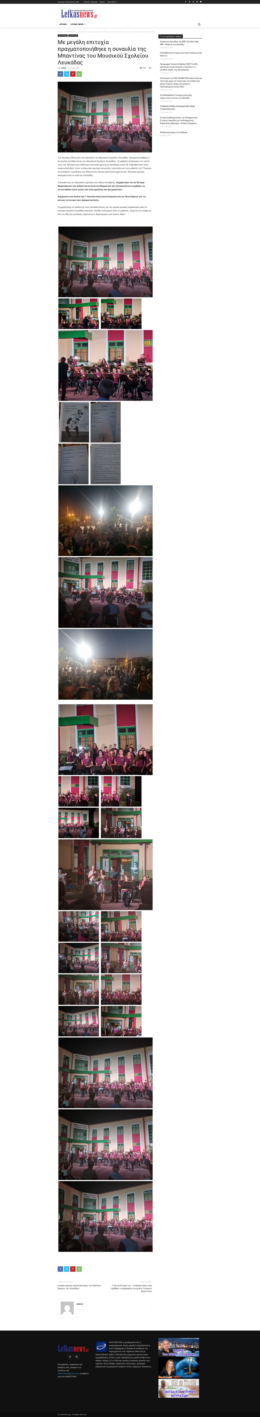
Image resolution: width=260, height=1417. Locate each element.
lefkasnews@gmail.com (68, 1373)
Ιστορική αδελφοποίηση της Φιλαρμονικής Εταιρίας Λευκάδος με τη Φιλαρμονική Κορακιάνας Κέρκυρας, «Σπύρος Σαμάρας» (179, 120)
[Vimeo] (197, 2)
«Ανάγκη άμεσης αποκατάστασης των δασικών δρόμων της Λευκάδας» (79, 1287)
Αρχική (60, 31)
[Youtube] (200, 2)
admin (63, 68)
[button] (199, 24)
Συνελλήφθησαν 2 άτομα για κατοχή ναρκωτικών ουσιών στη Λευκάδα (176, 96)
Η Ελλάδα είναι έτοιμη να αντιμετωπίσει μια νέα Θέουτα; (181, 54)
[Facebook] (185, 2)
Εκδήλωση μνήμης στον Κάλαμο (173, 132)
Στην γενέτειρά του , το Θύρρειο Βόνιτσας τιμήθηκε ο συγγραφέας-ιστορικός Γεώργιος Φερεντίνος (131, 1288)
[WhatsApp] (79, 74)
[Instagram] (189, 2)
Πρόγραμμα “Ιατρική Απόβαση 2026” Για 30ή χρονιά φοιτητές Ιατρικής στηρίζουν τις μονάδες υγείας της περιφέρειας (179, 67)
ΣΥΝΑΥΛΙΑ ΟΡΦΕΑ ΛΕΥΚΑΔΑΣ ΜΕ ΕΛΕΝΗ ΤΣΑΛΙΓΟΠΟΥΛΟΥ (177, 107)
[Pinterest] (73, 74)
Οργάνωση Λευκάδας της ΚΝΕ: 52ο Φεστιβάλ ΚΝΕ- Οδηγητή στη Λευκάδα (179, 43)
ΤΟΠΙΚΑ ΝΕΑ (73, 35)
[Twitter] (193, 2)
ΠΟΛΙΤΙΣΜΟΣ (70, 31)
